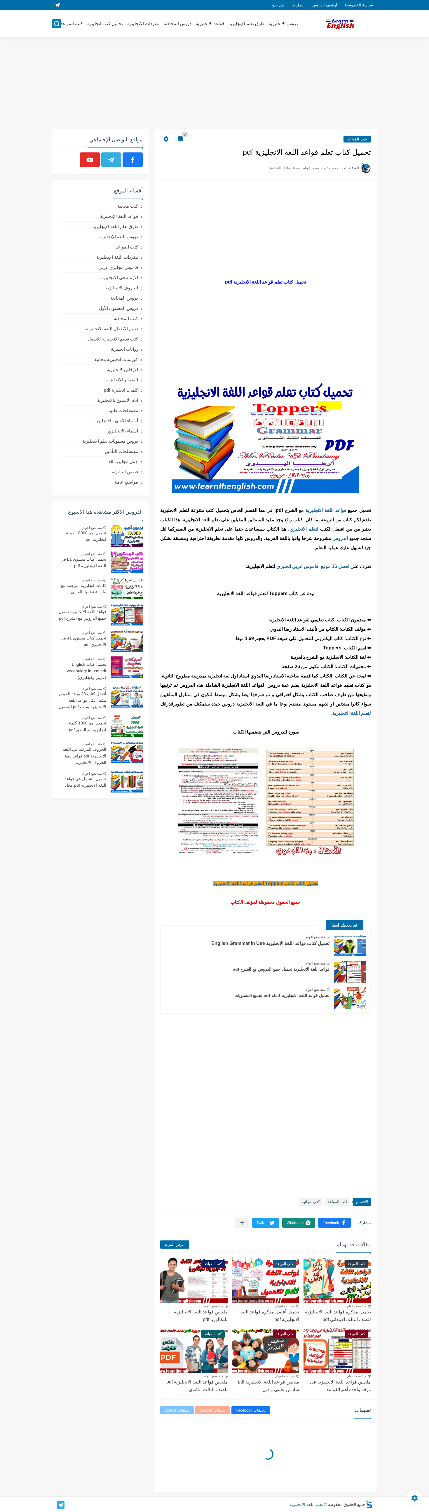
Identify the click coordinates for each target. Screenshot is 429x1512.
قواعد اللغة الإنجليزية (119, 216)
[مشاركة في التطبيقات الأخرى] (242, 1223)
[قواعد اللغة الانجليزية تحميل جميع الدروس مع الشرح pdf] (350, 972)
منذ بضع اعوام (315, 937)
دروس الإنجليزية (283, 23)
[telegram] (57, 5)
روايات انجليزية (124, 349)
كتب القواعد (71, 23)
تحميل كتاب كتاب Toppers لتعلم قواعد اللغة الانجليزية (265, 883)
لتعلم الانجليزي (305, 528)
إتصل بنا (298, 5)
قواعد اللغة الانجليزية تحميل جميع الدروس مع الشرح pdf (281, 969)
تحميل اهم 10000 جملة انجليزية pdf (86, 536)
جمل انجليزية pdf (122, 461)
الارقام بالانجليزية (122, 369)
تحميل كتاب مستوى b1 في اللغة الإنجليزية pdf (83, 562)
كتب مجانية (311, 1202)
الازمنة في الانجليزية (119, 277)
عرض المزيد (175, 1244)
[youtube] (90, 159)
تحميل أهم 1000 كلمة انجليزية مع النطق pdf (87, 726)
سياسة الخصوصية (359, 5)
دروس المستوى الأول (118, 308)
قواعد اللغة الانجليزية (326, 510)
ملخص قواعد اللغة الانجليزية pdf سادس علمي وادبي (268, 1385)
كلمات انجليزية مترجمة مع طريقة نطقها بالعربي (83, 588)
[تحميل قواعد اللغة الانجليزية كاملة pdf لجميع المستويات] (350, 998)
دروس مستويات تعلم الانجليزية (110, 441)
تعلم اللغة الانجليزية (306, 1504)
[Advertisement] (214, 84)
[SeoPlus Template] (368, 1504)
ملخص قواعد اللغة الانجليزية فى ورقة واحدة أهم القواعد (340, 1385)
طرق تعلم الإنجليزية (246, 23)
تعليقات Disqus (177, 1410)
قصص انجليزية (125, 471)
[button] (334, 1223)
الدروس (340, 538)
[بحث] (56, 23)
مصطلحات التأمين (121, 451)
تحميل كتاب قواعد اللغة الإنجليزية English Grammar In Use (270, 943)
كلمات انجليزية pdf (121, 389)
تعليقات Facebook (251, 1410)
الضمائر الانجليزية (122, 379)
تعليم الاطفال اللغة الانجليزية (112, 328)
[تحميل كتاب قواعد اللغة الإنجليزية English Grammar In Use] (350, 945)
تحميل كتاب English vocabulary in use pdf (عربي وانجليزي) (86, 671)
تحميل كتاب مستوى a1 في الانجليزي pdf (83, 641)
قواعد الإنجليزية (210, 23)
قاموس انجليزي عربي (118, 267)
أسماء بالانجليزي (123, 430)
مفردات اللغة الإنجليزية (117, 257)
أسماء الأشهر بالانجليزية (116, 420)
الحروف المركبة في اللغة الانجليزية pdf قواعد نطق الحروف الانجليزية (84, 756)
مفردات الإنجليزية (143, 23)
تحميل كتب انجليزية (105, 23)
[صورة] (127, 536)
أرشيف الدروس (324, 5)
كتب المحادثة (126, 318)
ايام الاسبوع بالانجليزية (117, 400)
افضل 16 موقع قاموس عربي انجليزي (312, 566)
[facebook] (133, 159)
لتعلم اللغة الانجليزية (351, 713)
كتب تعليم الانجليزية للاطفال (112, 338)
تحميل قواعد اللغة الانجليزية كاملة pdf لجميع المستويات (281, 995)
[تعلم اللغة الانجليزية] (340, 24)
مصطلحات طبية (123, 410)
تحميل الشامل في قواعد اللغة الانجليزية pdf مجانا (85, 782)
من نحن (277, 5)
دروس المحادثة (177, 23)
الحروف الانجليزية (122, 287)
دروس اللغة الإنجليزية (118, 236)
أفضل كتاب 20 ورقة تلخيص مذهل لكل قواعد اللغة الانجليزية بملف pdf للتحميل (82, 700)
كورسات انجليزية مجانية (116, 359)
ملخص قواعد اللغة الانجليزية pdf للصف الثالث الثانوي (197, 1385)
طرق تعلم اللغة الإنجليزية (115, 226)
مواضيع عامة (126, 481)
